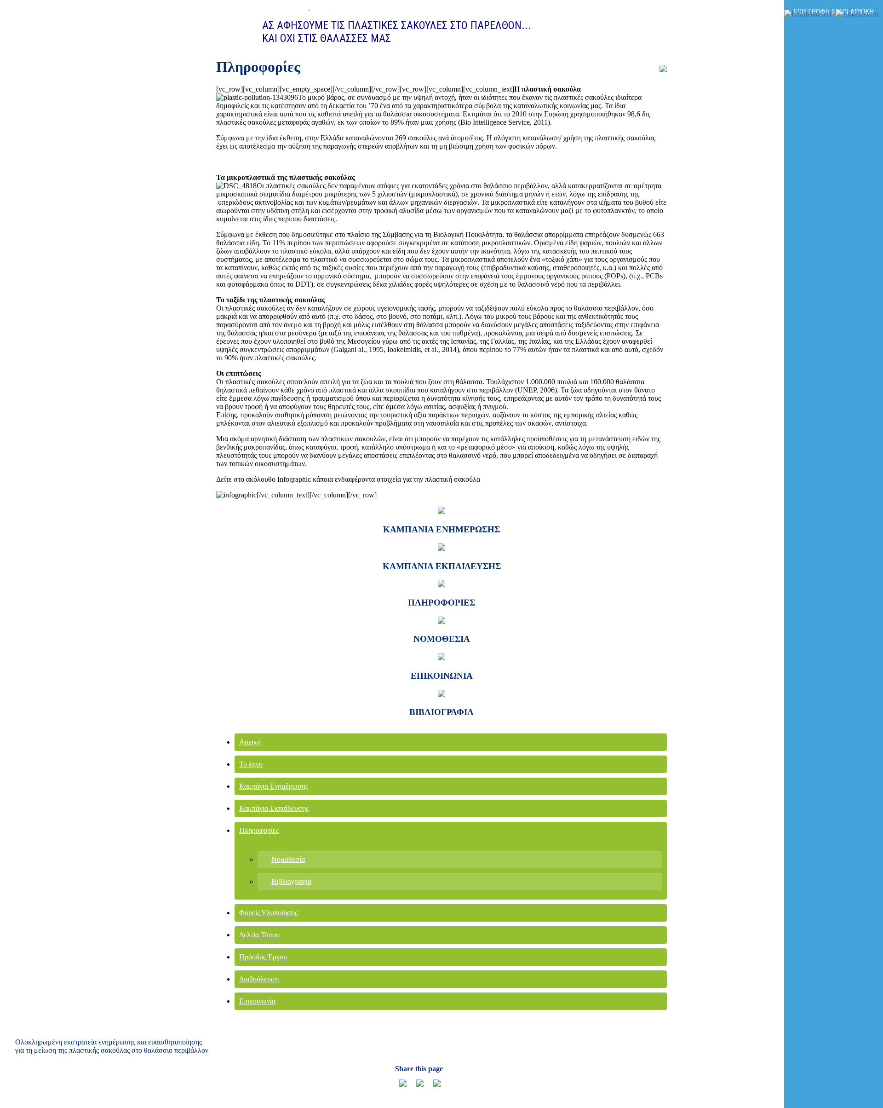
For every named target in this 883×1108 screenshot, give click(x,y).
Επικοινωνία (257, 1001)
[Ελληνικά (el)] (807, 13)
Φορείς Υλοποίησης (268, 913)
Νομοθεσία (288, 859)
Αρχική (250, 742)
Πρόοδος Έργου (263, 957)
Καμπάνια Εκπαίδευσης (274, 808)
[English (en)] (857, 13)
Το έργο (251, 764)
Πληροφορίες (259, 830)
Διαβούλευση (259, 979)
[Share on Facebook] (433, 1086)
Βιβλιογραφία (291, 881)
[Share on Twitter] (416, 1086)
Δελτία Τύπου (259, 935)
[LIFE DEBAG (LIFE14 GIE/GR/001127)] (270, 8)
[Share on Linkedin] (399, 1086)
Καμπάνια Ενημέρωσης (273, 786)
